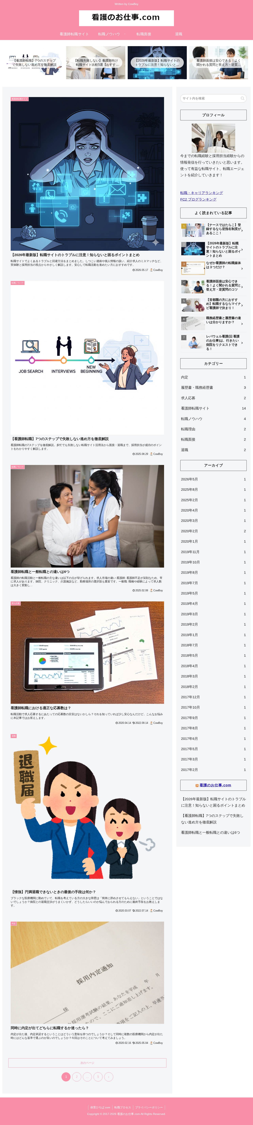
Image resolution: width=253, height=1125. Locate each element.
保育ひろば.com (100, 1107)
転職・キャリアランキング (201, 193)
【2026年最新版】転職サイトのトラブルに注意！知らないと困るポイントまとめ (213, 802)
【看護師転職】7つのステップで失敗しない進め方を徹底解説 (212, 819)
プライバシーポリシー (149, 1107)
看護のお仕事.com (215, 785)
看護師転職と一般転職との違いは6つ (210, 832)
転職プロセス (122, 1107)
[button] (242, 98)
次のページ (87, 1062)
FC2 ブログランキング (198, 199)
